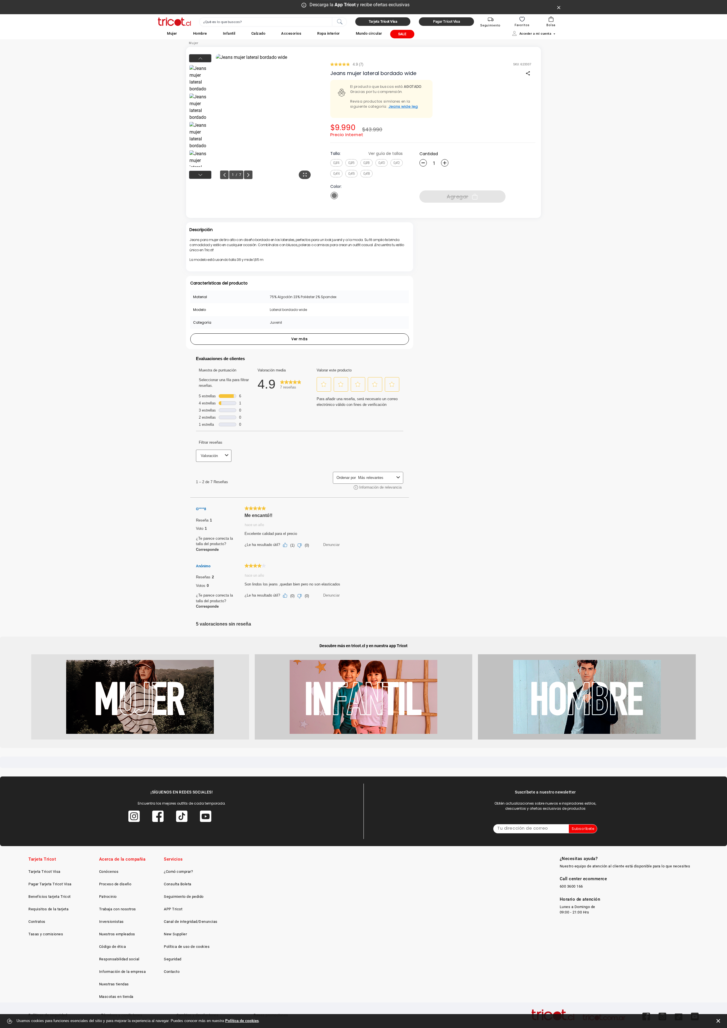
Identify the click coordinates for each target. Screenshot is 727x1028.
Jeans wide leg (403, 106)
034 (336, 162)
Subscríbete (583, 828)
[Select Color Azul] (334, 195)
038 (366, 162)
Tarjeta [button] (383, 21)
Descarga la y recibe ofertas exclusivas (360, 4)
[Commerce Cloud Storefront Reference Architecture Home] (174, 22)
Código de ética (112, 946)
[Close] (559, 7)
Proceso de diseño (115, 884)
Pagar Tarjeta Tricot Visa (50, 884)
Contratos (36, 921)
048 (366, 173)
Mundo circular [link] (369, 33)
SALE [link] (402, 34)
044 (336, 173)
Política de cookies (242, 1021)
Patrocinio (108, 896)
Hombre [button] (200, 33)
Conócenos (109, 871)
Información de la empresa (122, 971)
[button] (172, 33)
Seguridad (172, 959)
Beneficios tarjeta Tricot (49, 896)
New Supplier (175, 934)
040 (381, 162)
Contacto (171, 971)
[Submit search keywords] (339, 21)
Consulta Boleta (177, 884)
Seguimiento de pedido (184, 896)
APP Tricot (173, 909)
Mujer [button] (172, 33)
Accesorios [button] (291, 33)
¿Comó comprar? (178, 871)
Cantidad (428, 154)
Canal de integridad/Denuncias (191, 921)
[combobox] (273, 22)
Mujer (194, 43)
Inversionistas (111, 921)
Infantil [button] (229, 33)
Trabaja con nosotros (117, 909)
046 (351, 173)
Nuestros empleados (117, 934)
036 (351, 162)
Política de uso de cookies (187, 946)
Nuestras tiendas (114, 984)
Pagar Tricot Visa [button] (446, 21)
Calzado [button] (258, 33)
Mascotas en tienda (116, 996)
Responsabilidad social (119, 959)
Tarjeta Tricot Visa (44, 871)
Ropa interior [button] (328, 33)
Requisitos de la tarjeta (48, 909)
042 (396, 162)
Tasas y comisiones (45, 934)
